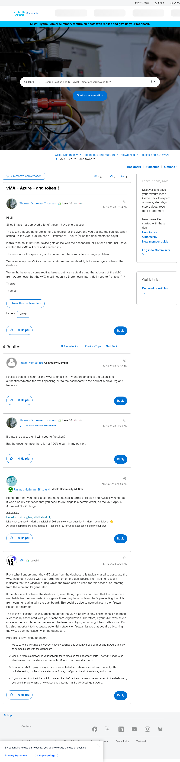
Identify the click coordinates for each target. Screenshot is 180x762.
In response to (39, 426)
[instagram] (147, 729)
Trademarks (141, 741)
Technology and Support (99, 155)
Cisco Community (66, 155)
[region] (51, 751)
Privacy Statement (16, 755)
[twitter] (108, 729)
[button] (11, 330)
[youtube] (134, 729)
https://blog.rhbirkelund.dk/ (36, 517)
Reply (120, 330)
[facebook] (94, 729)
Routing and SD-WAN (154, 155)
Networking (127, 155)
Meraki (23, 314)
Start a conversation (90, 95)
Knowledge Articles (155, 288)
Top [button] (9, 715)
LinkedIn (11, 517)
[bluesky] (160, 728)
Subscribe (152, 167)
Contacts (26, 726)
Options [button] (169, 167)
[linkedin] (121, 729)
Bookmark (134, 167)
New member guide (155, 242)
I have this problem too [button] (25, 303)
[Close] (99, 745)
